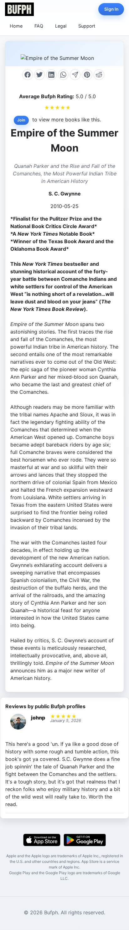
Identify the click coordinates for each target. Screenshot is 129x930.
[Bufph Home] (19, 9)
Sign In (111, 9)
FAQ (38, 26)
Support (86, 26)
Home (16, 26)
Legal (60, 26)
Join (21, 120)
